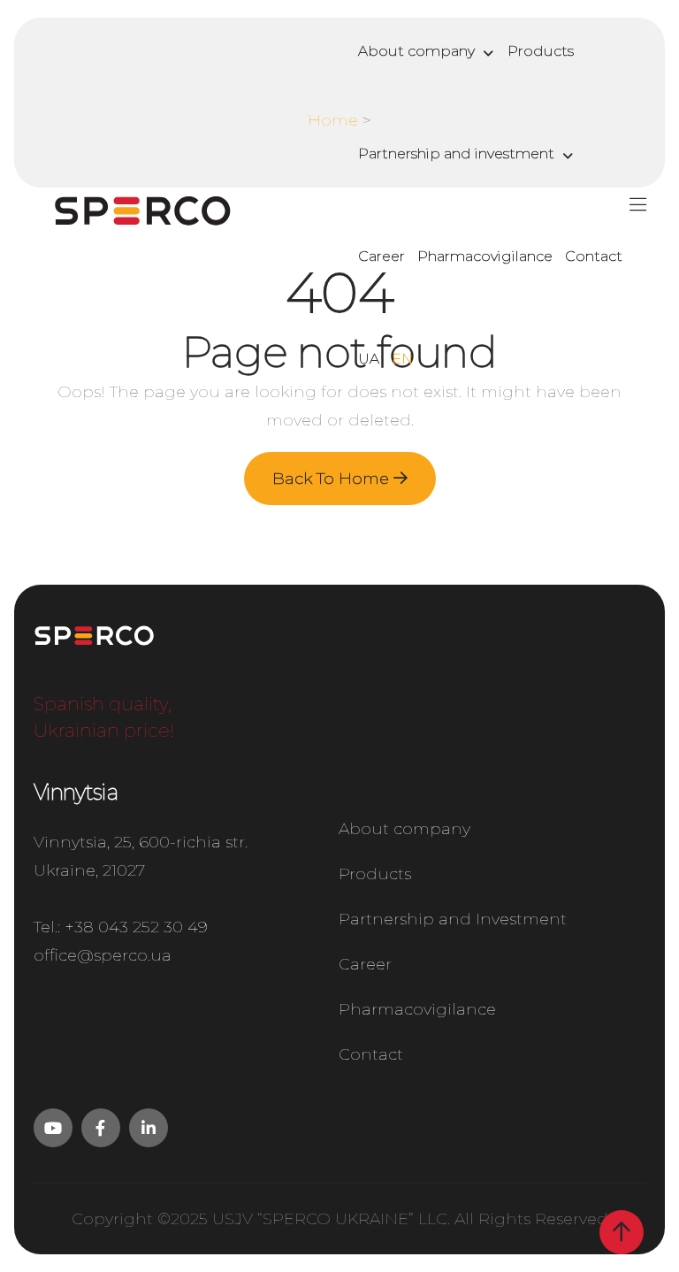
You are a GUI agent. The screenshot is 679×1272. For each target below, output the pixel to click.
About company (416, 50)
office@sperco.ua (103, 955)
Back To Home (332, 478)
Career (381, 256)
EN (402, 358)
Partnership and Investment (453, 919)
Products (540, 50)
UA (368, 358)
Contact (593, 256)
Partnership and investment (456, 153)
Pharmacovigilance (485, 256)
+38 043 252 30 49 (136, 927)
